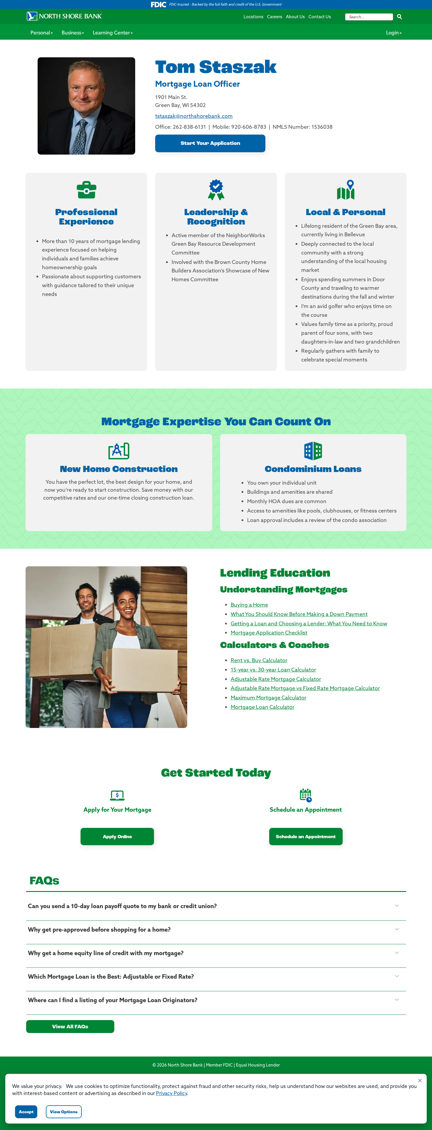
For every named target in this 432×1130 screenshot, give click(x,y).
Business (71, 33)
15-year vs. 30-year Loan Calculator (273, 670)
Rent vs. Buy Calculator (259, 661)
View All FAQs (70, 1027)
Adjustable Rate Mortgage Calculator (276, 679)
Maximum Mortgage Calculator (269, 698)
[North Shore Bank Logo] (64, 16)
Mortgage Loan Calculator (262, 707)
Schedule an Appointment (306, 837)
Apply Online (117, 837)
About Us (295, 17)
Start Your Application (210, 143)
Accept (26, 1112)
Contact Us (320, 17)
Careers (274, 17)
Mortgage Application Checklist (269, 633)
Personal (40, 33)
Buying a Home (249, 605)
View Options (64, 1112)
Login (392, 33)
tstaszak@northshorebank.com (194, 116)
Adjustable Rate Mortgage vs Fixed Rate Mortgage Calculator (305, 689)
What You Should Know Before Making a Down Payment (299, 614)
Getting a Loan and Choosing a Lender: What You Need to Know (309, 624)
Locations (253, 17)
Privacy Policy (171, 1093)
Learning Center (111, 33)
